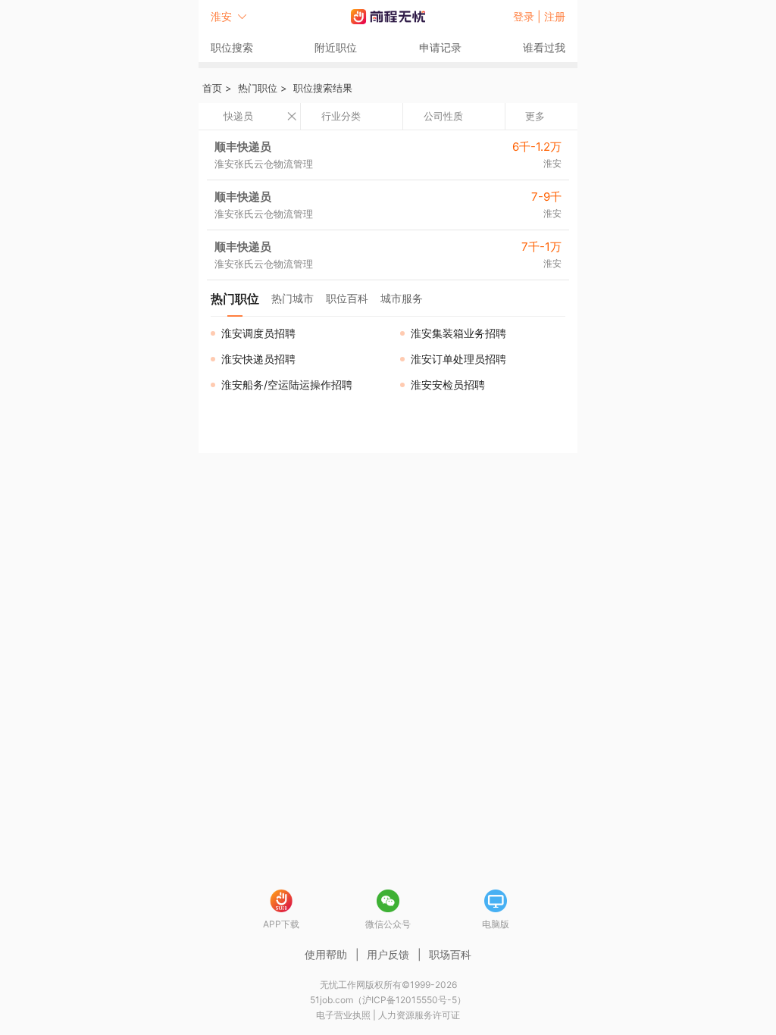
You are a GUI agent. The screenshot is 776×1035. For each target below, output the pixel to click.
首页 (212, 88)
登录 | (528, 16)
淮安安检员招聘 (448, 384)
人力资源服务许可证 (419, 1015)
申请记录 (440, 47)
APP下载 (281, 924)
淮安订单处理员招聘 (458, 358)
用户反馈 (388, 954)
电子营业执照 (343, 1015)
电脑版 (495, 924)
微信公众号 (388, 924)
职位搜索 (232, 47)
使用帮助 (326, 954)
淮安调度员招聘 (258, 333)
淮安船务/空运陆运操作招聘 (286, 384)
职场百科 (450, 954)
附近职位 (335, 47)
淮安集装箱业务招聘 (458, 333)
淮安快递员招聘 (258, 358)
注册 (554, 16)
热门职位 (257, 88)
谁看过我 (544, 47)
